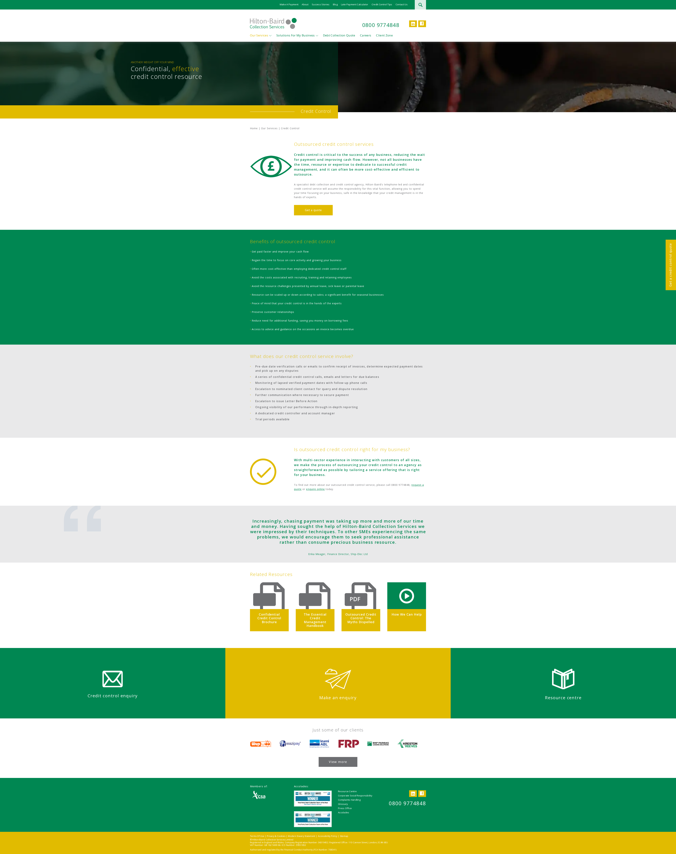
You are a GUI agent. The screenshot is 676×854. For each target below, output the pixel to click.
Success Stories (321, 4)
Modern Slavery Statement (301, 836)
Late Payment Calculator (354, 4)
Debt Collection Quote (339, 35)
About (305, 4)
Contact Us (402, 4)
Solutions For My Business (295, 35)
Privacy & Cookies (276, 836)
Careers (365, 35)
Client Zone (384, 35)
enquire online (315, 489)
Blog (335, 4)
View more (338, 762)
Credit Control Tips (382, 4)
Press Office (345, 808)
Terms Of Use (257, 836)
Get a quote (313, 210)
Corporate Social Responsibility (355, 795)
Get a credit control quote (670, 264)
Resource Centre (347, 791)
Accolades (343, 812)
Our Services (259, 35)
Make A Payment (289, 4)
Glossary (343, 804)
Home (254, 128)
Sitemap (344, 836)
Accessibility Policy (327, 836)
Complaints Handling (349, 799)
